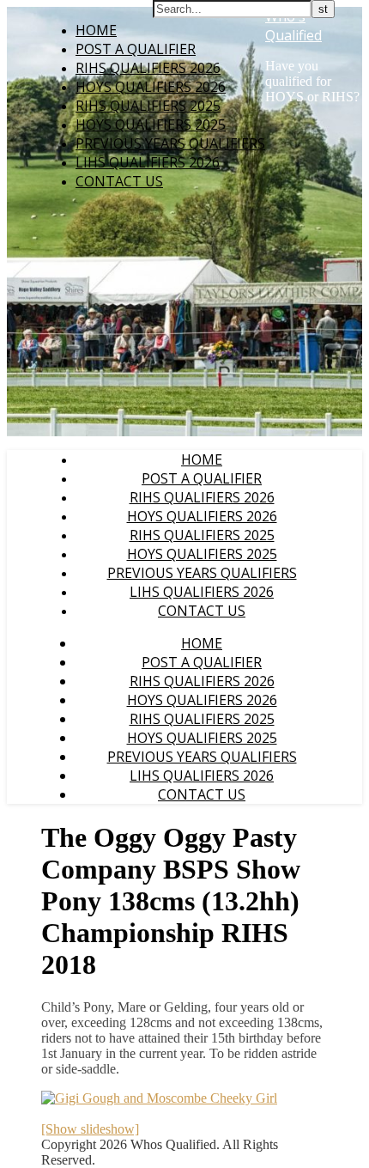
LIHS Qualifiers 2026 (148, 162)
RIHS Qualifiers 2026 (148, 67)
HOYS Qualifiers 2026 (151, 86)
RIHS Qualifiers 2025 (148, 105)
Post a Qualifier (136, 49)
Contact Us (119, 181)
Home (96, 30)
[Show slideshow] (90, 1129)
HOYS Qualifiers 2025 (151, 124)
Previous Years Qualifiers (170, 143)
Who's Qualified (293, 26)
